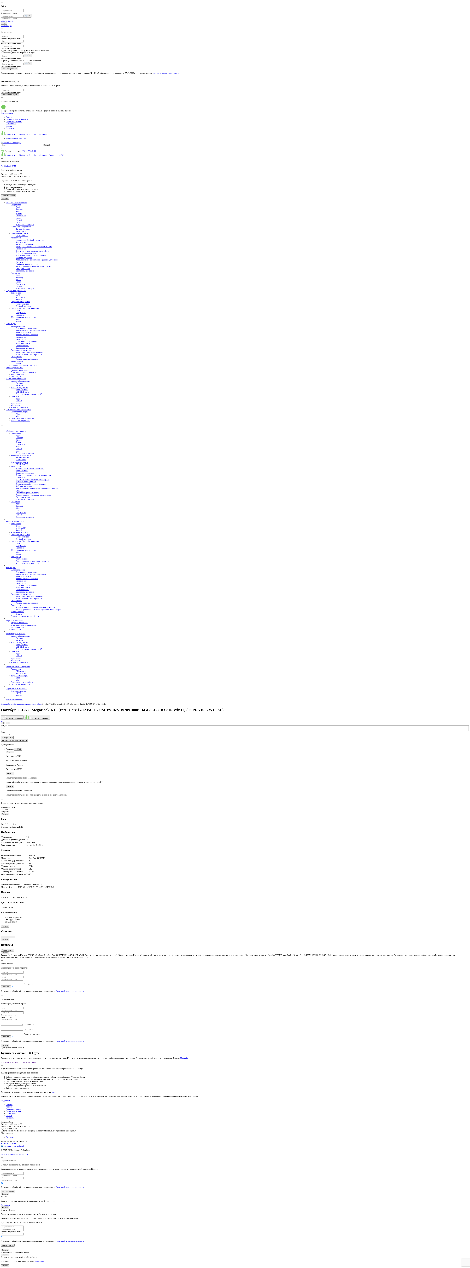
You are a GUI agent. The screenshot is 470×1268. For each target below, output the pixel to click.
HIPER (18, 693)
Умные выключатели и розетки (29, 354)
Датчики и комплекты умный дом (25, 365)
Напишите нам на (13, 1146)
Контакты (10, 128)
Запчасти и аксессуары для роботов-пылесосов (35, 607)
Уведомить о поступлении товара (14, 740)
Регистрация (6, 26)
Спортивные (21, 313)
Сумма (56, 155)
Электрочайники (23, 343)
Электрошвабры (22, 346)
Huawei (19, 220)
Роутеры (19, 383)
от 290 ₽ (18, 749)
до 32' (18, 295)
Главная (9, 1105)
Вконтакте (10, 1137)
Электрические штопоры (26, 341)
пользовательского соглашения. (166, 73)
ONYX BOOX (22, 236)
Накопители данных (19, 387)
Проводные (20, 315)
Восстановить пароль (10, 95)
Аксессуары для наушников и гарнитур (32, 561)
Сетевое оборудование (20, 381)
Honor (18, 218)
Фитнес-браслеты (23, 229)
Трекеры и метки (23, 269)
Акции (9, 117)
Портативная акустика (20, 302)
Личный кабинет (41, 134)
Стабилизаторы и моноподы (27, 264)
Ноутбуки (15, 396)
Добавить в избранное (14, 718)
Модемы (19, 385)
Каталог (5, 198)
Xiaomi (18, 211)
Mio (17, 416)
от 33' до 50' (21, 297)
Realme (19, 214)
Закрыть (10, 752)
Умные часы (21, 231)
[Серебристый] (4, 728)
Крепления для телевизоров (27, 563)
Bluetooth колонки (23, 306)
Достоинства (29, 1024)
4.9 (2, 147)
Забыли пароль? (7, 21)
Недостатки (29, 1029)
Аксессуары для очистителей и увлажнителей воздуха (38, 609)
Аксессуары (16, 238)
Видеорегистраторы (19, 412)
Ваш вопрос (29, 984)
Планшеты (15, 273)
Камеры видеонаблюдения (27, 359)
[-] (7, 728)
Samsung (19, 209)
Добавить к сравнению (40, 718)
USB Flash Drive (22, 392)
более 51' (19, 299)
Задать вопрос (7, 950)
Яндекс (19, 321)
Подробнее (184, 1058)
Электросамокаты (18, 691)
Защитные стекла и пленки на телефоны (32, 251)
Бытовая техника (18, 326)
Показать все (21, 216)
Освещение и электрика (21, 350)
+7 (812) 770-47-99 (28, 151)
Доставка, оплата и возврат (17, 119)
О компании (11, 124)
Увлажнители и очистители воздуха (31, 330)
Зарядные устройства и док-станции (31, 255)
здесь (54, 1092)
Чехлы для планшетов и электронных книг (34, 247)
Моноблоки (16, 403)
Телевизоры (16, 293)
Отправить (6, 987)
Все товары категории (25, 225)
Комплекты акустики (20, 532)
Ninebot (19, 695)
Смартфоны (16, 205)
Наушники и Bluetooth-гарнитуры (30, 240)
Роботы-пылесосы (23, 332)
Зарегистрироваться (9, 69)
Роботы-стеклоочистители (27, 335)
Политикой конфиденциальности (70, 991)
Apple (18, 207)
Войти (4, 23)
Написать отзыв (8, 937)
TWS (18, 310)
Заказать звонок (8, 1191)
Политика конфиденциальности (14, 1154)
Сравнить (10, 134)
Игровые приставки (19, 370)
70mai (18, 414)
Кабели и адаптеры (24, 258)
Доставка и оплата (13, 1109)
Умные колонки (22, 304)
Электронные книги (19, 233)
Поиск (46, 145)
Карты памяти (22, 242)
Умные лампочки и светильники (29, 352)
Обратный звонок (8, 196)
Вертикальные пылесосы (26, 328)
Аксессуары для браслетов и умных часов (33, 266)
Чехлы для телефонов (25, 244)
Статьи (9, 126)
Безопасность (16, 357)
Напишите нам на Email (16, 138)
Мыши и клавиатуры (19, 407)
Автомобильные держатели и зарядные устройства (37, 260)
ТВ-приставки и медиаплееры (23, 317)
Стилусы (19, 262)
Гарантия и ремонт (14, 122)
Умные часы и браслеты (21, 227)
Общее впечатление (32, 1034)
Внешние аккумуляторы (26, 253)
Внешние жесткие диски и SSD (29, 394)
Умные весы (21, 339)
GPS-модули (21, 671)
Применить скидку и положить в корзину (18, 1062)
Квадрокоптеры (17, 374)
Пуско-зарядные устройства (22, 418)
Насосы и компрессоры (20, 421)
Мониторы (15, 405)
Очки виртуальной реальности (23, 372)
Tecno (18, 222)
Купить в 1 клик (8, 1245)
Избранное (24, 134)
